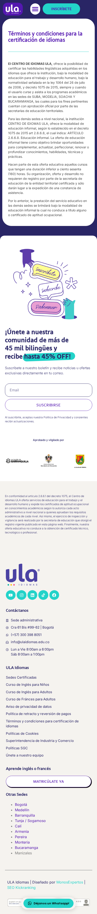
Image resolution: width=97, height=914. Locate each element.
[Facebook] (54, 595)
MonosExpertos (69, 882)
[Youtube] (11, 595)
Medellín (22, 810)
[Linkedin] (32, 595)
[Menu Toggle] (35, 9)
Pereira (21, 837)
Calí (18, 826)
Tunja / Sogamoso (30, 820)
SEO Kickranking (21, 887)
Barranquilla (25, 815)
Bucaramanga (26, 847)
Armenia (22, 831)
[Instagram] (21, 595)
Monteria (22, 842)
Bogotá (21, 804)
